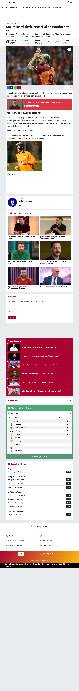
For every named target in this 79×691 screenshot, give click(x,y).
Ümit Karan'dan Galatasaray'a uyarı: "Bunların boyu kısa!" (52, 237)
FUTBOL (4, 7)
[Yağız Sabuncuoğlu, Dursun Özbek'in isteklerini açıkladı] (55, 251)
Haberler (9, 23)
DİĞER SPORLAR (27, 7)
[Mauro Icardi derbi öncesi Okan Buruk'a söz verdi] (39, 65)
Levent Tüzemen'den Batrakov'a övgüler (54, 287)
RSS (21, 554)
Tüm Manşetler (47, 541)
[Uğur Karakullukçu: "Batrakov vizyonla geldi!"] (23, 251)
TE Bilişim (44, 560)
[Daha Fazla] (19, 87)
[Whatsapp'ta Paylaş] (15, 87)
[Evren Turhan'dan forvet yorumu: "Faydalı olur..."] (23, 225)
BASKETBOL (14, 7)
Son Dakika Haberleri (15, 545)
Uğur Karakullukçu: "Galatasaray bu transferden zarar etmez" (20, 288)
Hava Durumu (13, 536)
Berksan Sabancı (25, 201)
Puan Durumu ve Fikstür (16, 541)
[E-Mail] (20, 205)
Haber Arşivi (47, 545)
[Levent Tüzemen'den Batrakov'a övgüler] (55, 276)
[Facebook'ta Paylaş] (8, 87)
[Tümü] (70, 401)
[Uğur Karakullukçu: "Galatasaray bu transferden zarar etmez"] (23, 276)
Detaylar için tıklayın (39, 457)
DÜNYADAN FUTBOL (42, 7)
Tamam (8, 567)
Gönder (11, 317)
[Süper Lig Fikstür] (70, 464)
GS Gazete (10, 2)
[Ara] (68, 2)
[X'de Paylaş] (11, 87)
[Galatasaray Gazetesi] (39, 527)
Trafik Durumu (47, 536)
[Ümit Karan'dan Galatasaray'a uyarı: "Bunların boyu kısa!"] (55, 225)
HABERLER (57, 7)
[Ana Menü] (71, 2)
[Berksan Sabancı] (12, 202)
